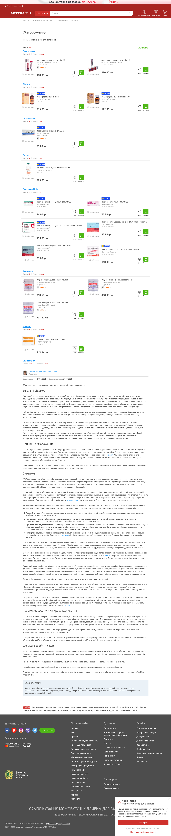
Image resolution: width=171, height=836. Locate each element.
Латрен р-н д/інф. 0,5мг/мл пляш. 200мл (53, 168)
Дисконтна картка (145, 741)
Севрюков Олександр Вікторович (43, 371)
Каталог (45, 13)
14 (37, 287)
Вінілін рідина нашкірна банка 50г (115, 97)
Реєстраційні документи (82, 765)
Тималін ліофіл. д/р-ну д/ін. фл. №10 (51, 339)
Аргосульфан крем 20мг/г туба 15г (116, 60)
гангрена (65, 535)
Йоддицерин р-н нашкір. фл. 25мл (50, 131)
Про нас (74, 736)
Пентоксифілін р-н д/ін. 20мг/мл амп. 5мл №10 (121, 249)
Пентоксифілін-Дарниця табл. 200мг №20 (54, 202)
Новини (74, 728)
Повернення (109, 756)
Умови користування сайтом (84, 741)
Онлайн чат (49, 730)
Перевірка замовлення (114, 747)
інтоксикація (72, 500)
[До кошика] (81, 72)
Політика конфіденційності (83, 749)
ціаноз (107, 555)
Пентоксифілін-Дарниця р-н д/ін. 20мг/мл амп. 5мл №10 (60, 226)
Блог (73, 732)
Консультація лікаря (144, 15)
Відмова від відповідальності (58, 824)
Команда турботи (79, 778)
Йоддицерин (29, 118)
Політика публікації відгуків (84, 761)
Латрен (26, 155)
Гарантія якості (111, 752)
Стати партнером (112, 784)
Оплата (107, 743)
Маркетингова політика (82, 757)
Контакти (75, 799)
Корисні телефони (112, 764)
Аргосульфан (29, 51)
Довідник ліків (143, 749)
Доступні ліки (142, 736)
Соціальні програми (80, 786)
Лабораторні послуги (146, 732)
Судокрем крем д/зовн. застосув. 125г (117, 280)
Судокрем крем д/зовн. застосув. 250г (52, 303)
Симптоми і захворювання (149, 753)
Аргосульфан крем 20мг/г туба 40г (51, 60)
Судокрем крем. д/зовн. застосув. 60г (52, 280)
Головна (26, 20)
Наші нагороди (78, 770)
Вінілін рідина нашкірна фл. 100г (50, 97)
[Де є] (74, 72)
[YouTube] (14, 730)
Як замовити (110, 728)
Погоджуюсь (169, 799)
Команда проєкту (79, 774)
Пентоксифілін (30, 189)
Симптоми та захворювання (43, 20)
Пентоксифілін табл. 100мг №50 (115, 202)
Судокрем (28, 271)
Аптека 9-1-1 (20, 13)
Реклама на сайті (112, 788)
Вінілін (26, 84)
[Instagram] (21, 730)
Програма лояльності (81, 745)
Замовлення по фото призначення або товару (115, 733)
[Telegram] (34, 730)
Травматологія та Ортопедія (68, 20)
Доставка (108, 739)
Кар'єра (74, 795)
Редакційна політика (81, 753)
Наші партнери (78, 782)
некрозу (109, 455)
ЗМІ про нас (76, 790)
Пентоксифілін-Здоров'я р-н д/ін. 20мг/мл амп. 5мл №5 (124, 222)
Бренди (139, 757)
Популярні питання (113, 760)
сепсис (67, 605)
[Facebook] (7, 730)
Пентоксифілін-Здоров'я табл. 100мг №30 (54, 246)
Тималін (27, 326)
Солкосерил (29, 360)
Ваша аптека (142, 745)
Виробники (141, 761)
